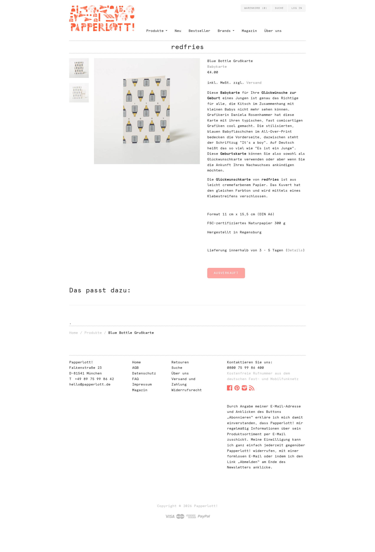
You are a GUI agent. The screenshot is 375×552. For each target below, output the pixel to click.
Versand (254, 83)
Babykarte (217, 66)
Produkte (155, 31)
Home (73, 333)
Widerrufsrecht (186, 390)
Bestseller (199, 31)
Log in (296, 8)
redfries (187, 47)
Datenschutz (144, 373)
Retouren (180, 362)
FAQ (135, 379)
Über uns (273, 31)
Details (295, 250)
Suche (176, 368)
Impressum (142, 384)
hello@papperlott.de (89, 384)
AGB (135, 368)
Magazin (249, 31)
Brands (224, 31)
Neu (178, 31)
